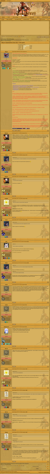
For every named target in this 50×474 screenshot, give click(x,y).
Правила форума (34, 19)
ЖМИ (22, 66)
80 (26, 219)
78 (26, 176)
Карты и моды (15, 17)
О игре (9, 17)
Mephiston (6, 176)
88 (26, 390)
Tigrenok (6, 390)
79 (26, 198)
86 (26, 348)
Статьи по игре (24, 17)
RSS (48, 19)
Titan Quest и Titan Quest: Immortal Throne (9, 463)
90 (26, 432)
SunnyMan (6, 198)
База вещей (32, 17)
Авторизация (3, 0)
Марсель (6, 51)
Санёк (6, 241)
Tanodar (6, 219)
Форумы (2, 19)
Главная (3, 17)
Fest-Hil (6, 284)
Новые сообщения (9, 19)
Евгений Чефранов (46, 472)
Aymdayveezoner (6, 326)
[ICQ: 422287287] (19, 130)
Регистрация (9, 0)
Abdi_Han (6, 348)
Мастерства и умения (19, 463)
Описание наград (26, 19)
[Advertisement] (25, 28)
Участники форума (18, 19)
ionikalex (6, 304)
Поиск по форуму (42, 19)
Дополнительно (45, 17)
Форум (38, 17)
